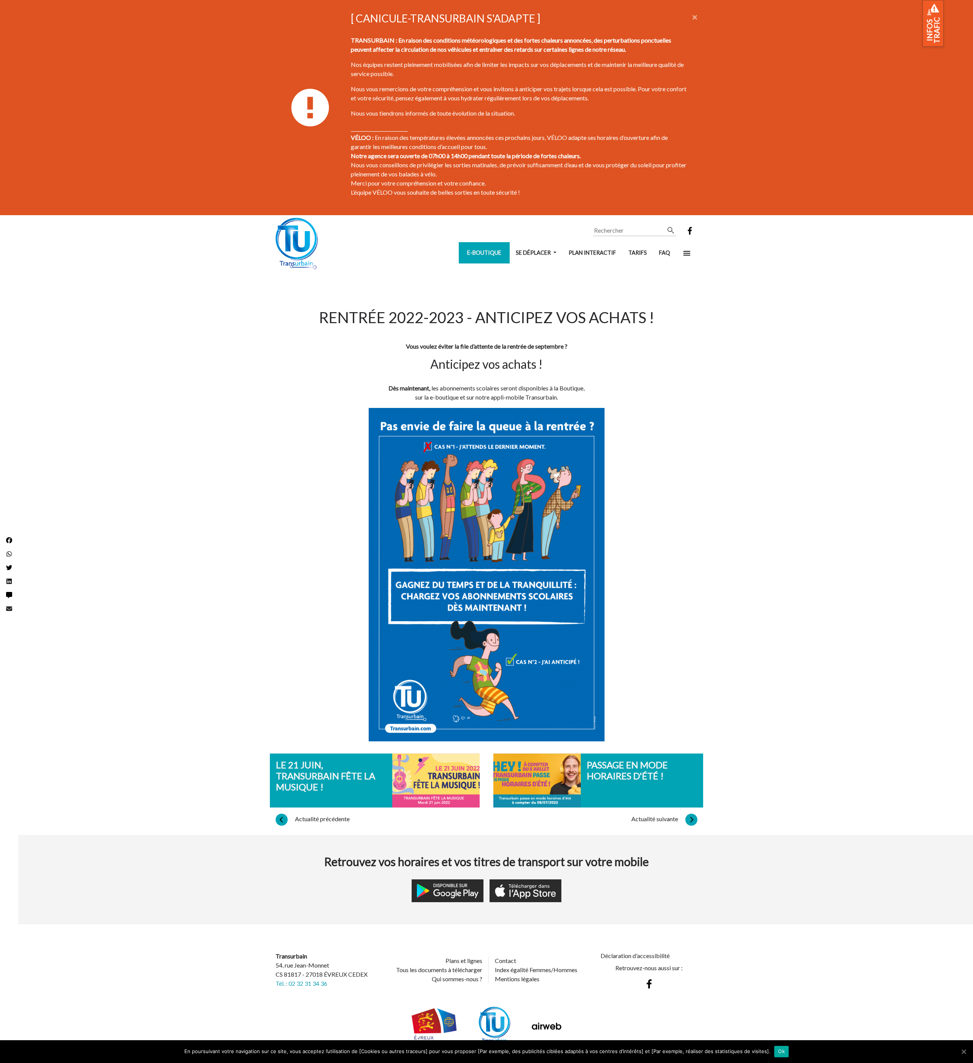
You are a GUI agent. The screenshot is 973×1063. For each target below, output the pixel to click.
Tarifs (637, 252)
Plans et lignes (463, 960)
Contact (505, 960)
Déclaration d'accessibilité (635, 955)
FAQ (664, 252)
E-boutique (484, 252)
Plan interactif (592, 252)
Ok (781, 1051)
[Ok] (963, 1051)
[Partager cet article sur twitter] (9, 568)
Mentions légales (517, 978)
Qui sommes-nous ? (457, 978)
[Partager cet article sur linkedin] (9, 581)
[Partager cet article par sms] (9, 595)
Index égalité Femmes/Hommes (536, 969)
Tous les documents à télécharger (439, 969)
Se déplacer (534, 252)
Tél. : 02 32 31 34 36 (301, 983)
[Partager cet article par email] (9, 609)
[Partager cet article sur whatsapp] (9, 554)
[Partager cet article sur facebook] (9, 540)
